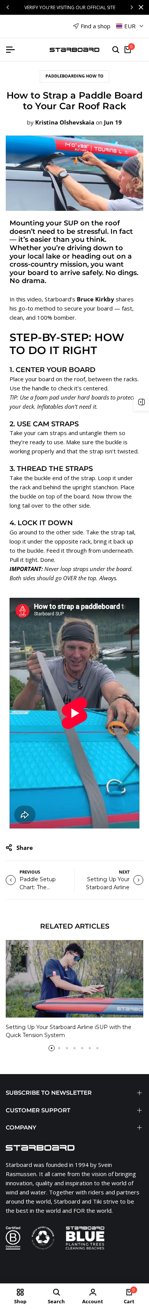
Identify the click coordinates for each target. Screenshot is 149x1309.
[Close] (139, 7)
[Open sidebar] (141, 402)
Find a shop (95, 26)
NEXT (124, 872)
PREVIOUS (29, 872)
